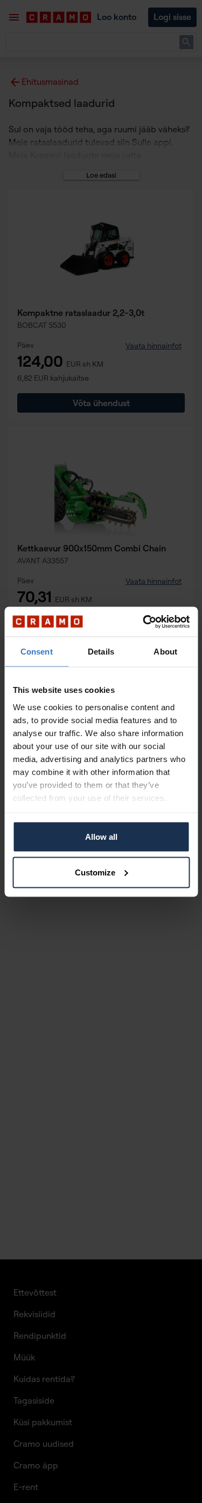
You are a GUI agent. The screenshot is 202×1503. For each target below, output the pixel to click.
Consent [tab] (36, 651)
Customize (95, 872)
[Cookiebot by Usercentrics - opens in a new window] (144, 622)
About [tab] (165, 651)
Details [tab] (101, 651)
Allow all (101, 836)
